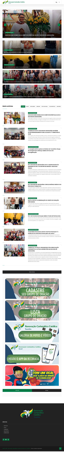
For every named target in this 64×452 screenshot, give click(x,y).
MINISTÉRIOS (6, 431)
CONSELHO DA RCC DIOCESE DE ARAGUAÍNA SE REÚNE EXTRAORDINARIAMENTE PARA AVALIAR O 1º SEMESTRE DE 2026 (44, 132)
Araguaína (59, 106)
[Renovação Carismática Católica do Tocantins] (14, 2)
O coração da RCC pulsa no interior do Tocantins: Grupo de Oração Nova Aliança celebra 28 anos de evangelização (44, 150)
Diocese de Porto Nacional (9, 64)
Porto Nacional (45, 106)
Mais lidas (17, 390)
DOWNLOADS (6, 432)
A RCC (5, 427)
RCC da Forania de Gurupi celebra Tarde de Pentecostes (16, 67)
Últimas (23, 106)
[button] (5, 25)
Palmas (27, 106)
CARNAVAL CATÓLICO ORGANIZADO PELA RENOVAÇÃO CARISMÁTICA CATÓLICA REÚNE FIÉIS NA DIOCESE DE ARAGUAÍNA (29, 96)
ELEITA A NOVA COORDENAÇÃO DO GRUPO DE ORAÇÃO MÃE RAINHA (18, 52)
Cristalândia (32, 106)
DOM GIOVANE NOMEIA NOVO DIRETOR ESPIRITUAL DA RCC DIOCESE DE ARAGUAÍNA (29, 35)
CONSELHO (6, 429)
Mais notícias (32, 272)
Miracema (38, 106)
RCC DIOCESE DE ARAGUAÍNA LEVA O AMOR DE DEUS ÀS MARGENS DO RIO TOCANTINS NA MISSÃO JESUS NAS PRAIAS (43, 166)
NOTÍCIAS (6, 425)
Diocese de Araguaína (9, 32)
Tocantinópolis (52, 106)
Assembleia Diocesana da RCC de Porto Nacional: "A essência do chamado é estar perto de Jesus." (25, 81)
